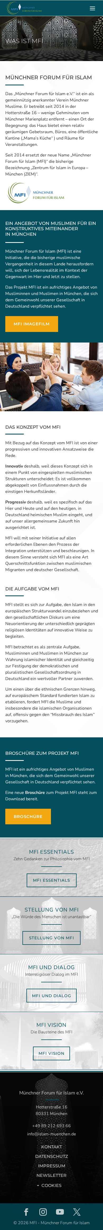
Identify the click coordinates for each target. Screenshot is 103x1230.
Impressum (51, 1165)
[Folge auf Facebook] (26, 1212)
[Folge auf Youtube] (60, 1212)
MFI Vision (51, 1053)
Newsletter (51, 1175)
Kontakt (51, 1146)
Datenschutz (51, 1156)
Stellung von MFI (51, 937)
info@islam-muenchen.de (51, 1134)
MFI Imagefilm (32, 323)
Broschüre (35, 793)
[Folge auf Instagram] (43, 1212)
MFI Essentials (51, 880)
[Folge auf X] (76, 1212)
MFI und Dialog (51, 995)
